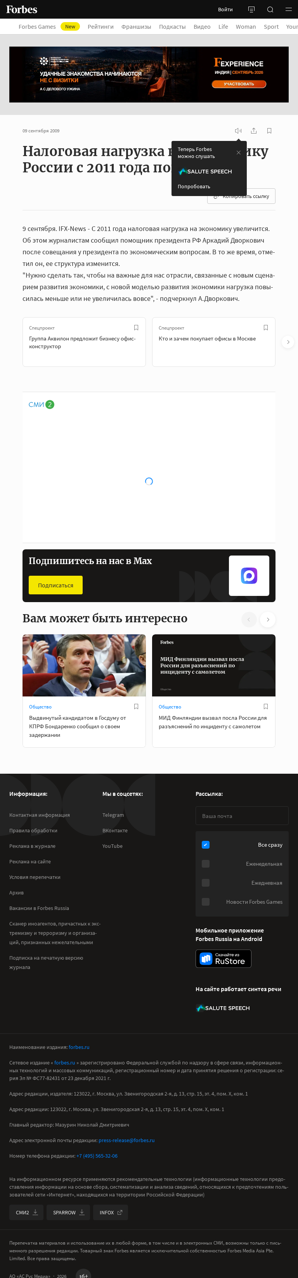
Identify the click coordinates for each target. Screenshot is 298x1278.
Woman (246, 26)
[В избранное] (136, 327)
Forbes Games (47, 26)
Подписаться (55, 585)
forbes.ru (79, 1047)
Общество (40, 706)
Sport (271, 26)
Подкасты (172, 26)
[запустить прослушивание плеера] (238, 131)
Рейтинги (101, 26)
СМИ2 (22, 1212)
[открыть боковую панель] (251, 9)
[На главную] (21, 9)
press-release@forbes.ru (127, 1140)
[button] (288, 9)
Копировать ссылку (246, 196)
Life (223, 26)
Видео (202, 26)
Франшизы (136, 26)
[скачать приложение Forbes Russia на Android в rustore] (223, 958)
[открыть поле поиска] (270, 9)
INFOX (107, 1212)
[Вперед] (288, 342)
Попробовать (194, 186)
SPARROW (64, 1212)
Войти (225, 9)
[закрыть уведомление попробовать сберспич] (238, 152)
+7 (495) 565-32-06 (97, 1155)
